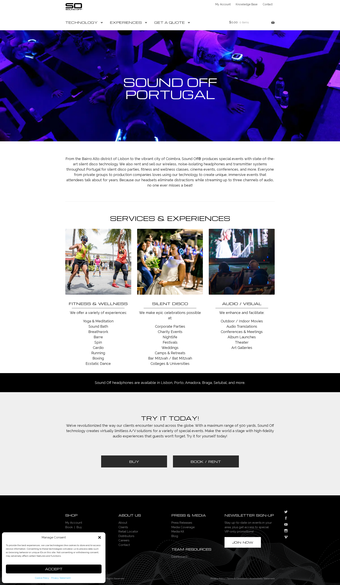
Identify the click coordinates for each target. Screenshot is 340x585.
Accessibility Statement (262, 578)
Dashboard (179, 556)
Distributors (126, 536)
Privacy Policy (218, 578)
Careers (123, 540)
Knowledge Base (246, 4)
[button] (100, 537)
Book (69, 527)
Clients (123, 527)
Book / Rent (206, 461)
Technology (81, 22)
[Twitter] (286, 512)
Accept (54, 569)
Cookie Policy (42, 578)
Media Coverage (183, 527)
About (122, 522)
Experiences (126, 22)
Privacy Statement (61, 578)
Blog (174, 536)
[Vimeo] (286, 537)
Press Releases (181, 522)
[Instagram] (286, 531)
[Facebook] (286, 518)
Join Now (242, 542)
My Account (223, 4)
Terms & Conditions (237, 578)
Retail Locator (128, 531)
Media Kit (177, 531)
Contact (268, 4)
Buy (134, 461)
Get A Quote (169, 22)
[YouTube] (286, 524)
